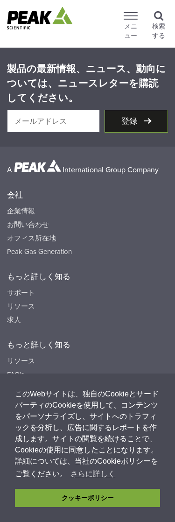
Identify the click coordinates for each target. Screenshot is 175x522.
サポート (21, 293)
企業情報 (21, 211)
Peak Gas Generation (39, 251)
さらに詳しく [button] (92, 474)
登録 (130, 121)
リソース (21, 306)
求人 (14, 320)
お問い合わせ (28, 224)
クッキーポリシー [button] (88, 497)
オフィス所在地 (31, 238)
